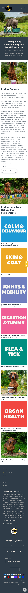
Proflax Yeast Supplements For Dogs (13, 460)
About (4, 479)
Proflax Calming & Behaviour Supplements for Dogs (10, 244)
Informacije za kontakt (14, 584)
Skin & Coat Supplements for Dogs (12, 275)
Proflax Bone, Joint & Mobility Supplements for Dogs (11, 305)
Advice (4, 475)
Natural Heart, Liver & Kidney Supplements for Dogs (11, 429)
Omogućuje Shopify (12, 580)
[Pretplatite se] (23, 546)
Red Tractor (5, 103)
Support (5, 482)
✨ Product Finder (7, 472)
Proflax (7, 580)
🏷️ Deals (5, 485)
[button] (3, 8)
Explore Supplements (9, 171)
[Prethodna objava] (2, 2)
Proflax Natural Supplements (10, 523)
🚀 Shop (5, 469)
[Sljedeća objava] (25, 2)
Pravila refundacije (21, 580)
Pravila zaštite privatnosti (9, 582)
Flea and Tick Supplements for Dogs (13, 366)
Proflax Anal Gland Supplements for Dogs (13, 398)
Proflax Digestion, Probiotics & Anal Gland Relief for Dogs (13, 336)
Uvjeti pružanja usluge (20, 582)
